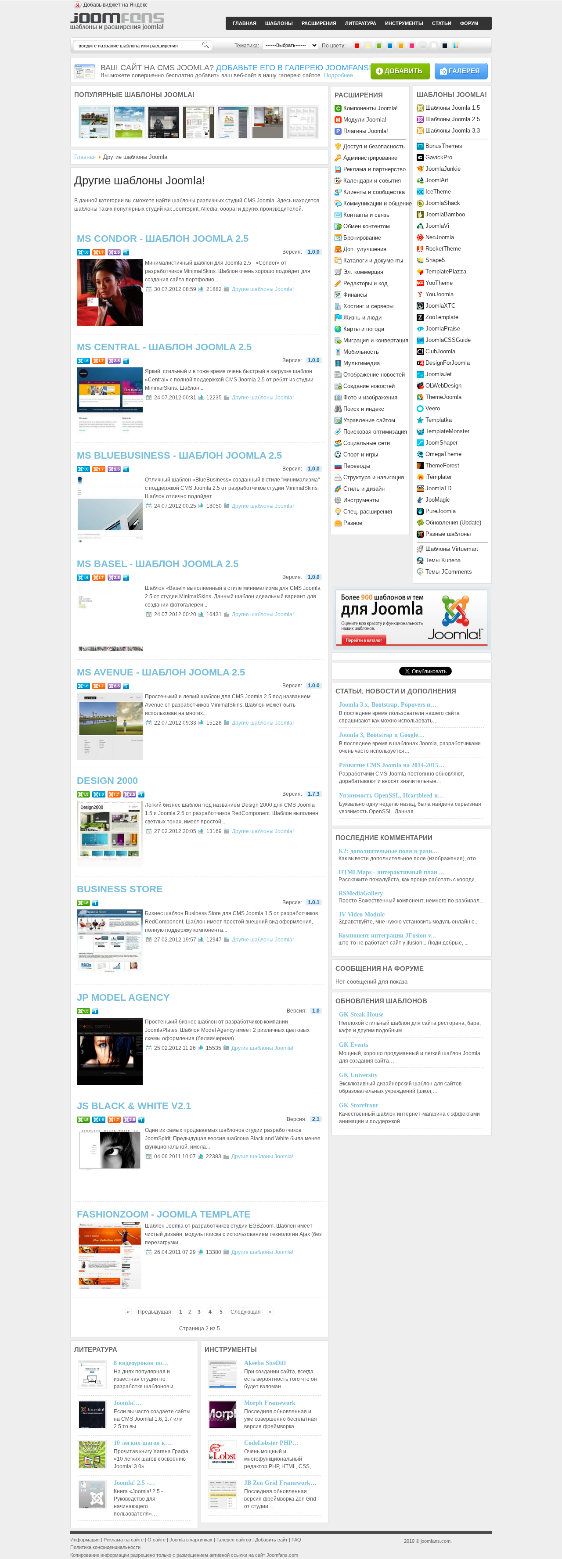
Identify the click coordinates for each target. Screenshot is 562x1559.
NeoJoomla (439, 237)
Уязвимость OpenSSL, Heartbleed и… (391, 795)
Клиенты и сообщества (374, 192)
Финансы (355, 294)
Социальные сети (366, 443)
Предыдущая (154, 1312)
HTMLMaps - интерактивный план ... (391, 872)
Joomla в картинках (191, 1539)
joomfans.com (435, 1541)
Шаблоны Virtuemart (451, 549)
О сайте (157, 1539)
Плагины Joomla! (365, 131)
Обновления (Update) (453, 522)
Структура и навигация (373, 477)
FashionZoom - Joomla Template (164, 1214)
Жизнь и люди (362, 317)
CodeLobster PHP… (271, 1443)
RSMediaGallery (361, 893)
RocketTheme (443, 248)
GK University (358, 1075)
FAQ (296, 1539)
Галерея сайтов (233, 1539)
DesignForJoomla (447, 362)
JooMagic (437, 499)
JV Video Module (362, 914)
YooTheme (439, 283)
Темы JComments (448, 571)
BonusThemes (443, 146)
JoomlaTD (438, 488)
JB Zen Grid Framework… (280, 1483)
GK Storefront (358, 1105)
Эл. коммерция (363, 272)
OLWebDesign (443, 385)
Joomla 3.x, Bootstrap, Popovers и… (387, 704)
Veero (432, 408)
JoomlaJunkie (443, 168)
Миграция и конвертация (375, 340)
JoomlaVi (437, 226)
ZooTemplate (441, 317)
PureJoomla (440, 511)
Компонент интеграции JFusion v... (387, 935)
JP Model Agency (123, 997)
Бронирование (362, 237)
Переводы (356, 466)
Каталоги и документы (373, 260)
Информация (85, 1539)
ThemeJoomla (443, 397)
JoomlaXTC (440, 305)
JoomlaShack (442, 203)
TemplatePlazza (445, 271)
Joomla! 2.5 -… (134, 1483)
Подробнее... (341, 75)
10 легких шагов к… (142, 1443)
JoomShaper (441, 442)
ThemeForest (442, 465)
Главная (85, 157)
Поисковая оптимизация (375, 431)
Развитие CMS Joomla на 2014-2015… (391, 765)
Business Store (120, 889)
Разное (352, 523)
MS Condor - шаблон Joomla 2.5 (163, 238)
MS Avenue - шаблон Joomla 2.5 (161, 672)
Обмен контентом (366, 226)
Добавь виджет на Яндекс (115, 5)
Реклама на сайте (124, 1539)
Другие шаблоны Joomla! (263, 289)
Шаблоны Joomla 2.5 (452, 119)
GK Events (353, 1045)
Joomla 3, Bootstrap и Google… (381, 735)
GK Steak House (361, 1014)
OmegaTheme (443, 454)
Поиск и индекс (363, 409)
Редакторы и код (365, 283)
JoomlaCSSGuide (448, 340)
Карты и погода (363, 329)
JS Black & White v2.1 (134, 1105)
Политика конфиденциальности (105, 1547)
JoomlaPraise (442, 328)
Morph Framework (269, 1403)
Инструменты (361, 500)
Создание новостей (369, 386)
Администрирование (370, 157)
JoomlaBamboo (445, 214)
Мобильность (361, 351)
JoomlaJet (438, 374)
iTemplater (438, 477)
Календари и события (372, 180)
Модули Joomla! (364, 119)
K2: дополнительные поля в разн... (388, 851)
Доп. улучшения (364, 249)
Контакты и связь (366, 215)
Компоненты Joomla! (370, 108)
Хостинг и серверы (368, 306)
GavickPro (438, 157)
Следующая (246, 1312)
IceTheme (438, 191)
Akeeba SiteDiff (265, 1363)
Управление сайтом (369, 420)
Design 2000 (107, 780)
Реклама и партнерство (374, 169)
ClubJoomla (440, 351)
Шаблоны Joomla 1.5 (452, 107)
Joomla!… (127, 1403)
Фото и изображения (370, 397)
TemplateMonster (447, 431)
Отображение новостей (374, 374)
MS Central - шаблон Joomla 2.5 (164, 346)
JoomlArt (436, 180)
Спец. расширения (367, 511)
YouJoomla (439, 294)
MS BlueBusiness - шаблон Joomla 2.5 (179, 455)
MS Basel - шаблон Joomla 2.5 (157, 563)
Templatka (438, 420)
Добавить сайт (271, 1539)
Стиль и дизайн (364, 488)
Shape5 (435, 260)
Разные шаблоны (448, 534)
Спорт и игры (360, 454)
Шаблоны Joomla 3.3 (452, 130)
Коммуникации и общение (377, 203)
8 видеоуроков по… (141, 1363)
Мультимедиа (361, 363)
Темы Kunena (443, 560)
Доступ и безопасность (374, 146)
